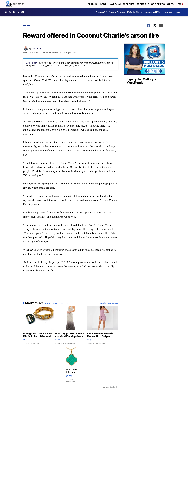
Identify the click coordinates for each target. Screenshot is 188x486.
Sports (141, 4)
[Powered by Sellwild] (114, 387)
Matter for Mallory (134, 11)
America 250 (101, 11)
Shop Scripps (156, 4)
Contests (169, 11)
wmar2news (11, 12)
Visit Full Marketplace (109, 303)
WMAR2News (15, 12)
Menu (91, 4)
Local (104, 4)
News (27, 25)
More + (179, 11)
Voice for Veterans (117, 11)
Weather (129, 4)
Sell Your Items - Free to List (57, 304)
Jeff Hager (37, 48)
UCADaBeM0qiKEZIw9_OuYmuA (23, 12)
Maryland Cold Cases (154, 11)
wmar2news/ (7, 12)
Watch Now (174, 4)
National (115, 4)
